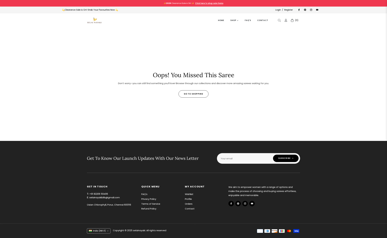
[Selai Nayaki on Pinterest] (305, 9)
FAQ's (144, 194)
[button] (279, 20)
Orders (188, 203)
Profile (188, 199)
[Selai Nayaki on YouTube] (317, 9)
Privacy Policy (148, 199)
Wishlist (189, 194)
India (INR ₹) (99, 230)
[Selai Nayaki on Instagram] (311, 9)
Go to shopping (193, 94)
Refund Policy (148, 208)
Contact (190, 208)
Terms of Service (150, 203)
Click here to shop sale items (209, 3)
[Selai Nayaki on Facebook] (299, 9)
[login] (286, 20)
